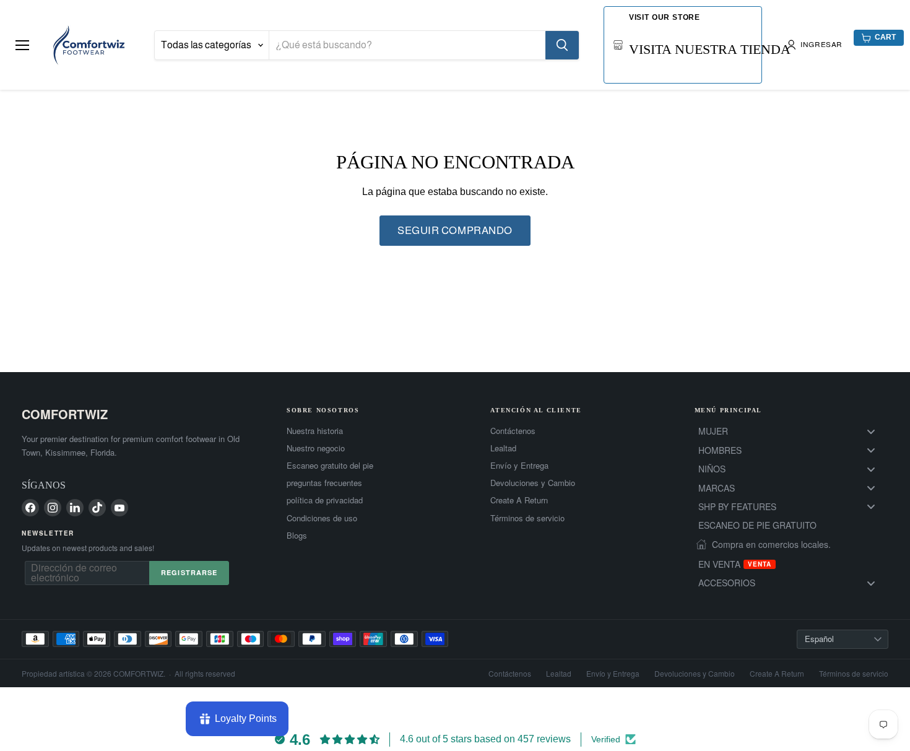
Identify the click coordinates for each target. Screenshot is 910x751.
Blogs (297, 535)
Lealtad (503, 448)
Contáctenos (512, 430)
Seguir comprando (454, 231)
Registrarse (189, 572)
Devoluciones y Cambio (532, 482)
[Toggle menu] (871, 431)
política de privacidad (325, 500)
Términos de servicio (527, 518)
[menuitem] (791, 431)
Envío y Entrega (519, 465)
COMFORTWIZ (65, 414)
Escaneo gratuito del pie (330, 465)
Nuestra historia (315, 430)
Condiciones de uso (322, 518)
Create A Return (519, 500)
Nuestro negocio (316, 448)
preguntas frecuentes (324, 482)
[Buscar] (562, 45)
